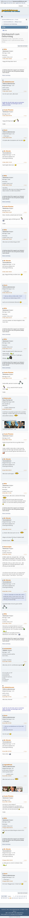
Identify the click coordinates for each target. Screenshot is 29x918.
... (14, 896)
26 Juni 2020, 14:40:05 (6, 801)
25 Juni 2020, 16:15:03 (6, 751)
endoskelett (7, 648)
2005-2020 (18, 916)
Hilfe (8, 909)
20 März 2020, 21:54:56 (7, 185)
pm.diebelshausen (8, 82)
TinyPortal (3, 909)
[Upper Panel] (26, 20)
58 (1, 898)
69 (21, 898)
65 (14, 898)
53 (19, 896)
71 (24, 898)
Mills (5, 49)
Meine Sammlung (6, 75)
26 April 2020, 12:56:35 (7, 439)
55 (22, 896)
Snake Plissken (8, 110)
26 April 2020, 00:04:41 (7, 409)
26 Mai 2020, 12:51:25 (6, 529)
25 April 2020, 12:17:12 (7, 348)
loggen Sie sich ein (7, 3)
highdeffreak (8, 765)
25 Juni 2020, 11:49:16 (6, 623)
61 (6, 898)
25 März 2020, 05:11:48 (7, 292)
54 (21, 896)
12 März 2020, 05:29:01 (7, 137)
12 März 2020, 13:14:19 (7, 162)
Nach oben (4, 896)
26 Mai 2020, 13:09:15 (6, 554)
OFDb (5, 30)
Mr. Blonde (7, 151)
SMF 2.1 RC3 (8, 912)
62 (8, 898)
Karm (5, 130)
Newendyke (7, 547)
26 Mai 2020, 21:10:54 (6, 591)
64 (12, 898)
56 (24, 896)
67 (17, 898)
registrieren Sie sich (20, 3)
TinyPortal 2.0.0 (12, 916)
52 (17, 896)
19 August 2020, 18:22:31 (7, 860)
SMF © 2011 (14, 912)
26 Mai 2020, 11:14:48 (6, 493)
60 (5, 898)
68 (19, 898)
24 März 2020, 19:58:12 (7, 271)
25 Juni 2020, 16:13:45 (6, 723)
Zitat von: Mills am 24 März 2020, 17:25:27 (13, 296)
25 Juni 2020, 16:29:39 (6, 775)
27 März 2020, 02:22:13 (7, 317)
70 (22, 898)
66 (16, 898)
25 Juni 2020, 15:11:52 (6, 696)
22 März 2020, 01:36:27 (7, 212)
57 (26, 896)
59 (3, 898)
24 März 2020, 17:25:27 (7, 239)
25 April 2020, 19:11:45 (7, 378)
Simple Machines (20, 912)
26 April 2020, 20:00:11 (7, 470)
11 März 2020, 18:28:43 (7, 58)
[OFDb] (5, 657)
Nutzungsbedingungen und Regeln (17, 909)
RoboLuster (7, 398)
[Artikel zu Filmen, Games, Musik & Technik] (5, 160)
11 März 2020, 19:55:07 (7, 91)
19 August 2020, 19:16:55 (7, 881)
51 (16, 896)
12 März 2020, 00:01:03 (7, 115)
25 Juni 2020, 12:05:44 (6, 661)
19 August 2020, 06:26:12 (7, 827)
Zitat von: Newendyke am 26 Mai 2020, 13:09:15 (14, 594)
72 (26, 898)
